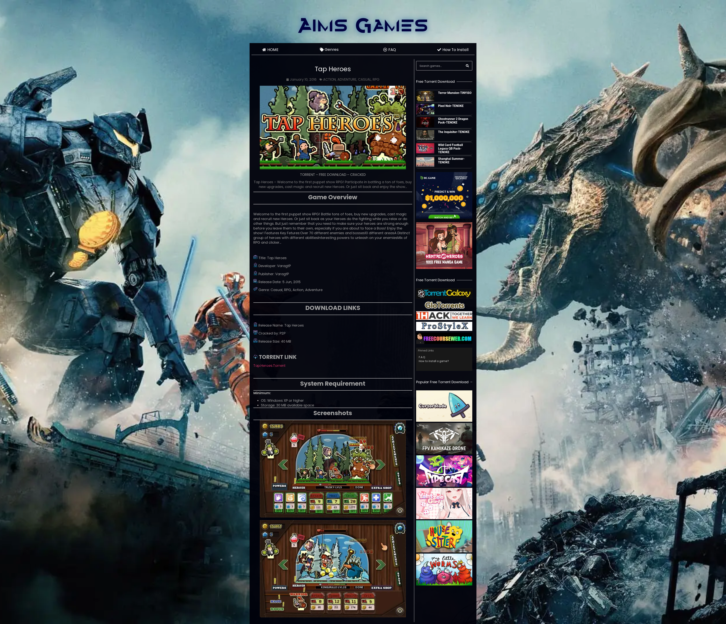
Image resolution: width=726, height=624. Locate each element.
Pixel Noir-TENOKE (451, 106)
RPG (376, 79)
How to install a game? (434, 361)
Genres (332, 49)
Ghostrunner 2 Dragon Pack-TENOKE (453, 120)
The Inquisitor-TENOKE (453, 132)
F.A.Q (422, 357)
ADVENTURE (346, 79)
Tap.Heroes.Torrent (269, 365)
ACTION (329, 79)
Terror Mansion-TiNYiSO (455, 93)
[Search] (467, 65)
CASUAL (364, 79)
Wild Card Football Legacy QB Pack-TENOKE (450, 148)
